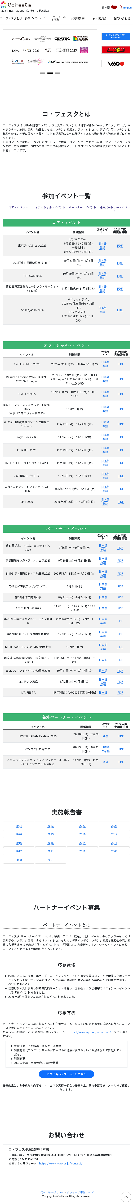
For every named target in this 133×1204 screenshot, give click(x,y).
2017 (114, 834)
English (127, 7)
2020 (19, 834)
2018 (82, 834)
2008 (19, 860)
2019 (50, 834)
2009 (114, 851)
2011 (50, 851)
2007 (50, 860)
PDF (120, 245)
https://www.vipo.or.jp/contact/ (89, 1032)
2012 (19, 851)
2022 (82, 825)
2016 (19, 842)
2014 (82, 842)
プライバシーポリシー (51, 1192)
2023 (50, 825)
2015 (50, 842)
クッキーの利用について (80, 1192)
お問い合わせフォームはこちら (66, 1074)
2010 (82, 851)
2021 (114, 825)
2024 (19, 825)
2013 (114, 842)
